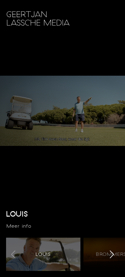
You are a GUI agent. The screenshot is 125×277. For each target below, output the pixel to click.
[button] (112, 254)
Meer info (18, 226)
